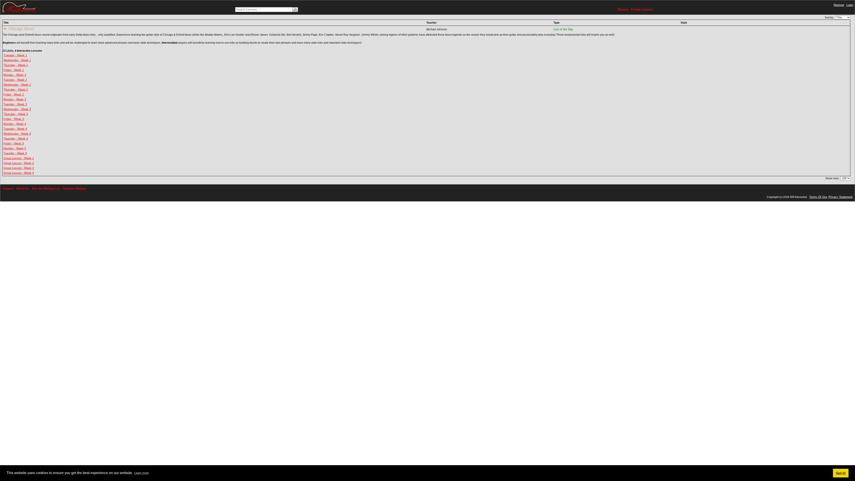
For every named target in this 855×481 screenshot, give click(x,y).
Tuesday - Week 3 (15, 104)
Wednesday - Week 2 (17, 84)
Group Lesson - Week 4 (18, 173)
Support (8, 188)
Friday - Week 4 (13, 143)
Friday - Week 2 (13, 94)
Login (849, 5)
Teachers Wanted (74, 188)
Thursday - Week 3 (15, 114)
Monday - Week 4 (14, 124)
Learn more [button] (141, 473)
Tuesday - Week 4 (15, 128)
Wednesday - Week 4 (17, 133)
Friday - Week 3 (13, 119)
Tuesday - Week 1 (15, 55)
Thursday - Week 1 (15, 65)
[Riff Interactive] (20, 7)
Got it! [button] (841, 473)
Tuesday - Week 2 (15, 80)
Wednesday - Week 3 (17, 109)
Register (839, 5)
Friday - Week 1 (13, 70)
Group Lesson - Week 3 (18, 168)
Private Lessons (642, 9)
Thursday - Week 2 (15, 89)
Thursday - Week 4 (15, 138)
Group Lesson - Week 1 (18, 158)
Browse (623, 9)
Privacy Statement (841, 197)
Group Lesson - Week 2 (18, 163)
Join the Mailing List (46, 188)
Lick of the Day (563, 29)
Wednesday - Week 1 (17, 60)
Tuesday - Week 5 (15, 153)
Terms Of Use (818, 197)
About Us (22, 188)
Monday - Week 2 (14, 75)
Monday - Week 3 (14, 99)
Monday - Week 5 (14, 148)
